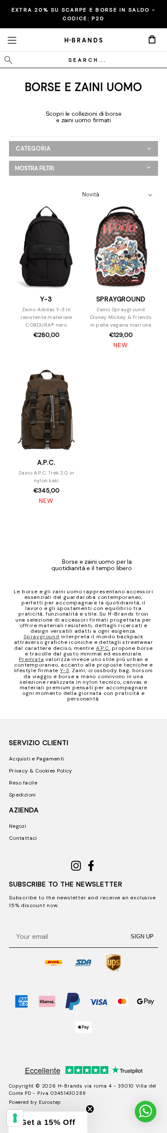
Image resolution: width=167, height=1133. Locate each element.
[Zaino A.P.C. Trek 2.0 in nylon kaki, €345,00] (46, 410)
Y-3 (64, 670)
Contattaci (23, 838)
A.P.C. (103, 648)
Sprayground (42, 636)
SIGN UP (142, 936)
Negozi (17, 826)
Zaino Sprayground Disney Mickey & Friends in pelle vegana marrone (121, 317)
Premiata (31, 659)
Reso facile (23, 782)
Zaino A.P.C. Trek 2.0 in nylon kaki (46, 476)
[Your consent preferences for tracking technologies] (15, 1118)
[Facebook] (91, 869)
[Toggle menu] (12, 40)
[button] (83, 168)
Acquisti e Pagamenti (36, 758)
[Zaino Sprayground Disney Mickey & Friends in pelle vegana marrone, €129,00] (120, 247)
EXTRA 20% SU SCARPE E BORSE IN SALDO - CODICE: (83, 14)
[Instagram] (76, 869)
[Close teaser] (90, 1109)
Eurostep (50, 1102)
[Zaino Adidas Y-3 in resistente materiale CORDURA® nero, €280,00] (46, 247)
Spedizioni (22, 794)
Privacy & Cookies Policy (40, 770)
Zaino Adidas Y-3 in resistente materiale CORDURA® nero (46, 317)
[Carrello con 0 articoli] (152, 39)
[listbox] (120, 194)
